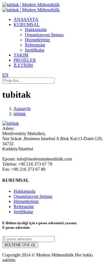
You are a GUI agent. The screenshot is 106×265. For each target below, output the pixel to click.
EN (5, 74)
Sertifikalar (34, 50)
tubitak (20, 113)
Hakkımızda (36, 29)
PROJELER (25, 60)
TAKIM (21, 55)
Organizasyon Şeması (44, 34)
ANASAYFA (26, 19)
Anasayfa (22, 108)
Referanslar (35, 44)
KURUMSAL (27, 24)
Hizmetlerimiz (37, 39)
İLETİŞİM (23, 65)
